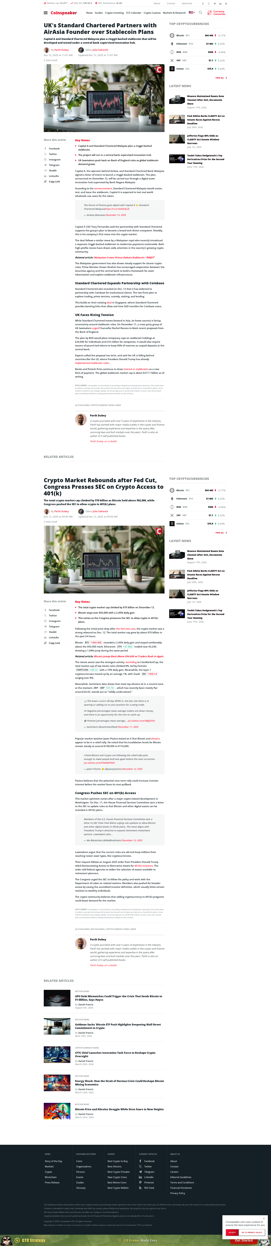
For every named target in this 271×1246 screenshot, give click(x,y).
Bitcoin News (98, 929)
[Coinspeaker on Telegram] (214, 3)
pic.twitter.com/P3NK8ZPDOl (99, 762)
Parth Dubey (61, 49)
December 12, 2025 (116, 214)
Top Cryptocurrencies (189, 24)
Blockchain (51, 1177)
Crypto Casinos (152, 12)
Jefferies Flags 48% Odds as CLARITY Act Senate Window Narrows (203, 139)
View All (219, 78)
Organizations (83, 1166)
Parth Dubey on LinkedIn (103, 441)
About (157, 3)
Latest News (180, 86)
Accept (232, 1232)
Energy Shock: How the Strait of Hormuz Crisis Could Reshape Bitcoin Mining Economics (119, 1082)
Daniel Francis (85, 1004)
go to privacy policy (252, 1232)
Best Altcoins (115, 1166)
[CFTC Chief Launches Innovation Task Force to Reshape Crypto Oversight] (57, 1055)
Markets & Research (174, 12)
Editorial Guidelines (180, 1177)
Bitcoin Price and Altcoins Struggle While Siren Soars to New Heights (119, 1109)
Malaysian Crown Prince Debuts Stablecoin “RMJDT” (124, 257)
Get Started (244, 1240)
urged (95, 328)
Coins (79, 1161)
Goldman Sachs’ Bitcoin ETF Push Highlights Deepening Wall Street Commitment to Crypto (118, 1026)
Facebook (54, 148)
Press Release (52, 1182)
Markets (49, 1166)
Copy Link (54, 181)
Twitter (53, 154)
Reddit (53, 170)
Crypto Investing (114, 12)
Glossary (81, 1187)
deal (109, 302)
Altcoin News (82, 405)
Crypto (48, 1171)
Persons (80, 1171)
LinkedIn (54, 176)
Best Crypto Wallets (118, 1187)
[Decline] (263, 1218)
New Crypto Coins (117, 1177)
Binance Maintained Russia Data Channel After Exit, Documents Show (205, 100)
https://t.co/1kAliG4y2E (117, 208)
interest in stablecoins (136, 369)
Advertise (187, 3)
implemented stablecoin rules (92, 362)
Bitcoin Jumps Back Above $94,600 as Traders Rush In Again (128, 656)
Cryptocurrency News (102, 405)
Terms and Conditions (182, 1182)
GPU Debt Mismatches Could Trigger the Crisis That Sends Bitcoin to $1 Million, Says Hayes (118, 998)
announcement (103, 188)
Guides (99, 12)
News (89, 12)
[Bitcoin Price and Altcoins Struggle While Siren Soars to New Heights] (57, 1112)
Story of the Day (53, 1161)
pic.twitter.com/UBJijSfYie (141, 720)
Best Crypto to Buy (118, 1161)
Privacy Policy (177, 1193)
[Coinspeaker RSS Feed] (226, 3)
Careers (174, 1171)
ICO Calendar (133, 12)
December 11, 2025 (128, 726)
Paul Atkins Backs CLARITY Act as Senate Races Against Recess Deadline (206, 119)
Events (79, 1177)
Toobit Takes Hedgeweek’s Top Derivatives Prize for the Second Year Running (205, 159)
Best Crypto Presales (119, 1171)
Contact (171, 3)
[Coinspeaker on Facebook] (203, 3)
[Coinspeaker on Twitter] (209, 3)
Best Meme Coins (117, 1182)
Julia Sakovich (100, 49)
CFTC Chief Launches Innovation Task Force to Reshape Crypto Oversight (115, 1054)
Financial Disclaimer (181, 1187)
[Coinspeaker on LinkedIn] (220, 3)
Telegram (54, 165)
